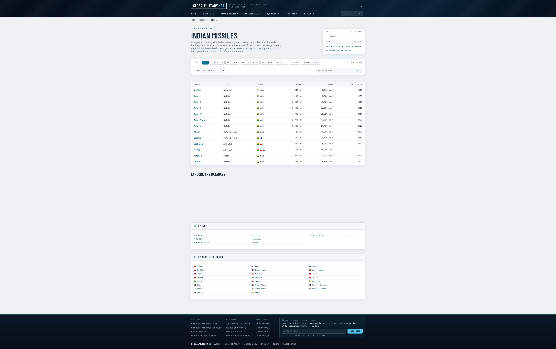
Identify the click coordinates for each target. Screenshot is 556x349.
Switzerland (318, 270)
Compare (290, 13)
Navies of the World (236, 327)
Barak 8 (197, 138)
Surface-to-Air (311, 63)
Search (356, 70)
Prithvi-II (198, 161)
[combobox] (352, 13)
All (205, 63)
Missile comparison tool (340, 50)
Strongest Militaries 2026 (204, 323)
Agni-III (197, 108)
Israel (200, 289)
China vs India (263, 331)
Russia (258, 281)
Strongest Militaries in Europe (206, 327)
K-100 (197, 150)
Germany (200, 277)
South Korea (260, 289)
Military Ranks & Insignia (238, 335)
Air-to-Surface (250, 63)
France (200, 274)
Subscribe (355, 331)
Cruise (294, 63)
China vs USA (263, 327)
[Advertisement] (278, 199)
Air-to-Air (217, 63)
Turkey (315, 277)
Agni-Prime (199, 120)
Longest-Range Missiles (203, 335)
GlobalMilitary (209, 5)
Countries (208, 13)
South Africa (261, 285)
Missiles (203, 20)
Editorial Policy (232, 343)
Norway (258, 274)
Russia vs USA (263, 323)
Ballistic (282, 63)
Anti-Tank (267, 63)
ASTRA (197, 90)
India (199, 281)
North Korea (260, 270)
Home (193, 13)
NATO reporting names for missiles (345, 46)
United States (319, 289)
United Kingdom (319, 285)
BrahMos (198, 144)
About (217, 343)
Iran (199, 285)
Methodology (250, 343)
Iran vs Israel (262, 335)
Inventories (251, 13)
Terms (276, 343)
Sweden (315, 266)
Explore (308, 13)
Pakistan (259, 277)
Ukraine (316, 281)
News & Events (228, 13)
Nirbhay (198, 155)
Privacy (322, 335)
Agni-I (197, 96)
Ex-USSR (200, 270)
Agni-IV (198, 114)
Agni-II (197, 102)
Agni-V (197, 126)
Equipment (272, 13)
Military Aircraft (234, 331)
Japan (257, 266)
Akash (197, 132)
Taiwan (315, 274)
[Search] (360, 13)
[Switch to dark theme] (362, 5)
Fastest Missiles (199, 331)
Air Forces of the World (238, 323)
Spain (257, 292)
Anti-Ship (232, 63)
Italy (199, 292)
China (199, 266)
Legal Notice (289, 343)
